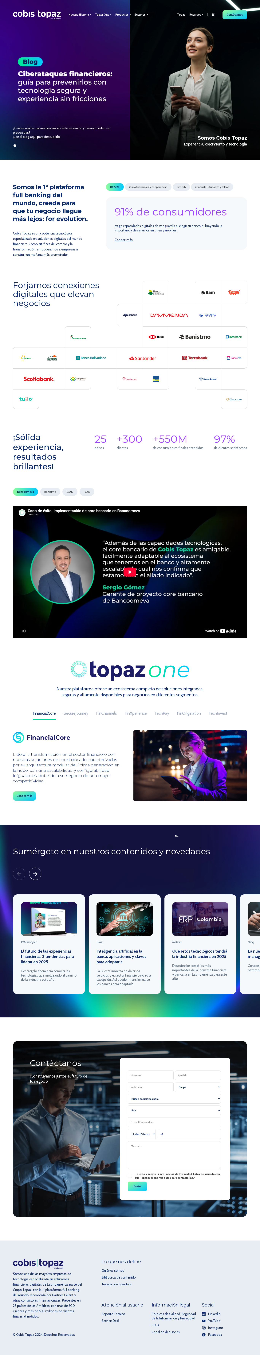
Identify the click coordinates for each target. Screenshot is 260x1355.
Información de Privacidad (176, 1173)
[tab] (115, 187)
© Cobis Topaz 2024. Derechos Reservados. (44, 1335)
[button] (80, 15)
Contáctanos (235, 14)
